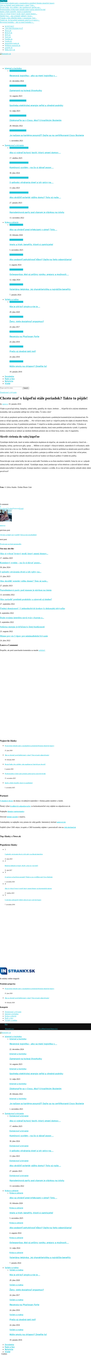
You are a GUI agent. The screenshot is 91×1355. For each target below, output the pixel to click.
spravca (5, 404)
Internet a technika (13, 68)
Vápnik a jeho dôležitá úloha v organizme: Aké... (18, 18)
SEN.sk (8, 35)
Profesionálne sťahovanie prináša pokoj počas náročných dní (22, 10)
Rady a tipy (10, 379)
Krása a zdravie (11, 222)
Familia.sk (8, 39)
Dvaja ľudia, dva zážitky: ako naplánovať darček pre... (20, 7)
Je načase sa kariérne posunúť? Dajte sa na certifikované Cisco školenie (46, 135)
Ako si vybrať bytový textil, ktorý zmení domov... (18, 14)
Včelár (7, 384)
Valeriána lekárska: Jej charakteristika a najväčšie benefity (40, 289)
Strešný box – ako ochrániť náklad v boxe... (16, 16)
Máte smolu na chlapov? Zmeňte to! (28, 366)
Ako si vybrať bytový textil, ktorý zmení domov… (35, 152)
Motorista (9, 381)
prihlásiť (42, 650)
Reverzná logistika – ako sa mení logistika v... (17, 22)
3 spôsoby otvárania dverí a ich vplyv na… (31, 182)
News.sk (8, 31)
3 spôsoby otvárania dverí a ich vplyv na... (20, 572)
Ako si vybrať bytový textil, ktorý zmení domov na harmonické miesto (28, 888)
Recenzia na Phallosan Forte (24, 336)
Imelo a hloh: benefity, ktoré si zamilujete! (15, 12)
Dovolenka (9, 376)
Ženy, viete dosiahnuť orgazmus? (26, 321)
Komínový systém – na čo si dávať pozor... (20, 562)
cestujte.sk (8, 48)
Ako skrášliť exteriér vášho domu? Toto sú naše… (35, 197)
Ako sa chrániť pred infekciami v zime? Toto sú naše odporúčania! (27, 755)
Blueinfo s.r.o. (9, 1029)
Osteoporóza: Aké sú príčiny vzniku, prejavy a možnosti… (39, 274)
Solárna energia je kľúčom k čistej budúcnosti (22, 627)
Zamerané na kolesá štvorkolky (25, 90)
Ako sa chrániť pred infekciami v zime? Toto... (17, 5)
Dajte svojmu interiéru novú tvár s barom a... (22, 617)
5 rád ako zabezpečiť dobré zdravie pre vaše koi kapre (23, 900)
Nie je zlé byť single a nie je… (24, 306)
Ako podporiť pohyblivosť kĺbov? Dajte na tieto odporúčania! (40, 259)
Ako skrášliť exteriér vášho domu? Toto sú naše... (24, 581)
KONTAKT (9, 26)
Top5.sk (8, 37)
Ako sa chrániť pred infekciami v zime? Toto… (33, 229)
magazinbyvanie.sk (12, 43)
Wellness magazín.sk (12, 45)
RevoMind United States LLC (48, 1029)
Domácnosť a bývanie (14, 145)
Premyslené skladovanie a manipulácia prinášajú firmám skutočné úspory (27, 3)
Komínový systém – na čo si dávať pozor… (31, 167)
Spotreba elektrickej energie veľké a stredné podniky (36, 105)
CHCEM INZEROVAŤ (14, 28)
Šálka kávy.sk (10, 50)
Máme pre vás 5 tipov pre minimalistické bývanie (24, 636)
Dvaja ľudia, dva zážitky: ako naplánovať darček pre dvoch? (25, 764)
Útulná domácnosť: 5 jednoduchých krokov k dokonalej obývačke (32, 608)
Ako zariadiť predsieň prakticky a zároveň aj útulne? (26, 599)
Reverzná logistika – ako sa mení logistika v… (33, 75)
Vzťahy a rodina (11, 299)
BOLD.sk (8, 33)
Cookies (4, 1354)
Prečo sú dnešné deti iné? (22, 351)
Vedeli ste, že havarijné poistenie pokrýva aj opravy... (20, 20)
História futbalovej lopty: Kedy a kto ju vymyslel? (21, 866)
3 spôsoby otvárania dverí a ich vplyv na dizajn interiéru (24, 854)
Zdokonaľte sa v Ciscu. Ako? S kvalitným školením (35, 120)
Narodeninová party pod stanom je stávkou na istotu (36, 212)
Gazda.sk (8, 41)
